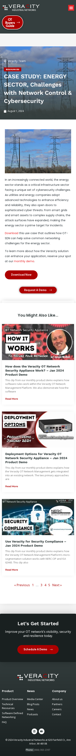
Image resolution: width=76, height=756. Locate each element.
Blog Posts (33, 704)
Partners (57, 704)
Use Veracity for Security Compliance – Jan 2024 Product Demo (35, 543)
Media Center (35, 699)
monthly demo (24, 261)
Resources (12, 69)
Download (11, 233)
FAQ (4, 722)
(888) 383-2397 (42, 750)
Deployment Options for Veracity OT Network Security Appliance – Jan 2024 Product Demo (36, 458)
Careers (57, 709)
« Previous (22, 585)
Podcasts (32, 714)
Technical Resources (8, 706)
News (30, 709)
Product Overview (12, 699)
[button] (71, 8)
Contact (56, 714)
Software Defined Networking (12, 715)
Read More (11, 398)
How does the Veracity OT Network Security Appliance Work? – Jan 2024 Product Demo (34, 370)
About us (57, 699)
